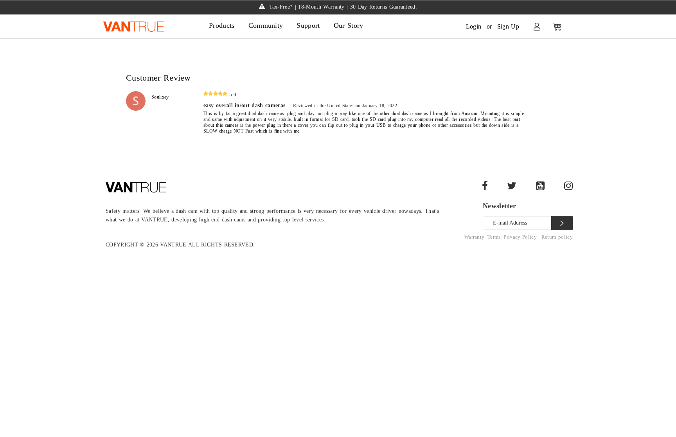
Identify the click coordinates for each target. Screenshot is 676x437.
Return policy (557, 237)
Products (222, 25)
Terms (494, 237)
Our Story (348, 25)
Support (308, 25)
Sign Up (508, 26)
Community (265, 25)
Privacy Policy (520, 237)
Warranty (474, 237)
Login (474, 26)
